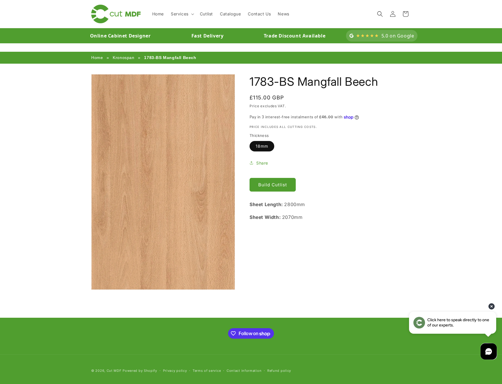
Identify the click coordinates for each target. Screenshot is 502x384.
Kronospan (123, 57)
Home (97, 57)
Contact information (244, 371)
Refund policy (279, 371)
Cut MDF (114, 371)
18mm (262, 146)
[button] (181, 14)
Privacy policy (175, 371)
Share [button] (262, 162)
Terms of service (207, 371)
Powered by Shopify (140, 371)
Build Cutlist (272, 184)
